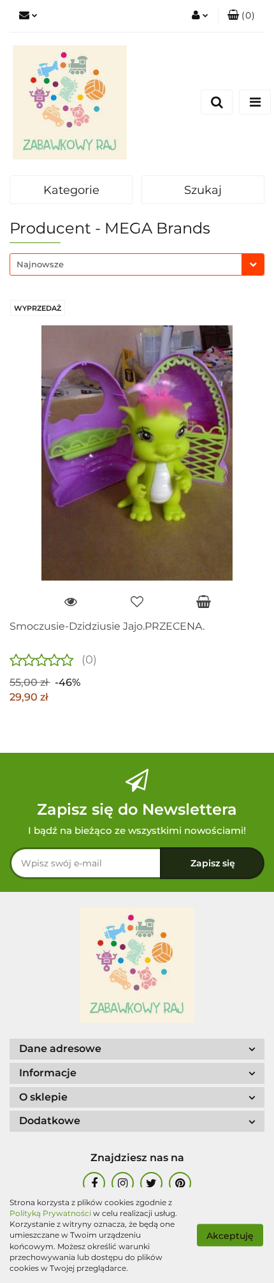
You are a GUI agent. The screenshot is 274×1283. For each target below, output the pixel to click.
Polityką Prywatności (50, 1213)
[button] (241, 16)
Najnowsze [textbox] (40, 264)
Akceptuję (230, 1236)
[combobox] (137, 264)
